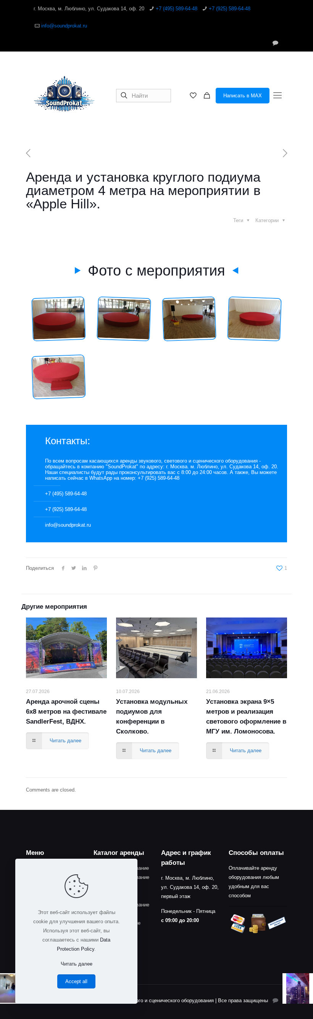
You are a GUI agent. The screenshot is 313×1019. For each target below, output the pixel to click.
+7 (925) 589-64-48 (229, 8)
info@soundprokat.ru (64, 26)
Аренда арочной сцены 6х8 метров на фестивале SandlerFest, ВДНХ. (66, 711)
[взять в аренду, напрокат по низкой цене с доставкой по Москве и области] (64, 95)
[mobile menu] (277, 95)
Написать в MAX (242, 95)
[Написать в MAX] (275, 42)
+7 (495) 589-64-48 (176, 8)
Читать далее (76, 964)
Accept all (76, 981)
